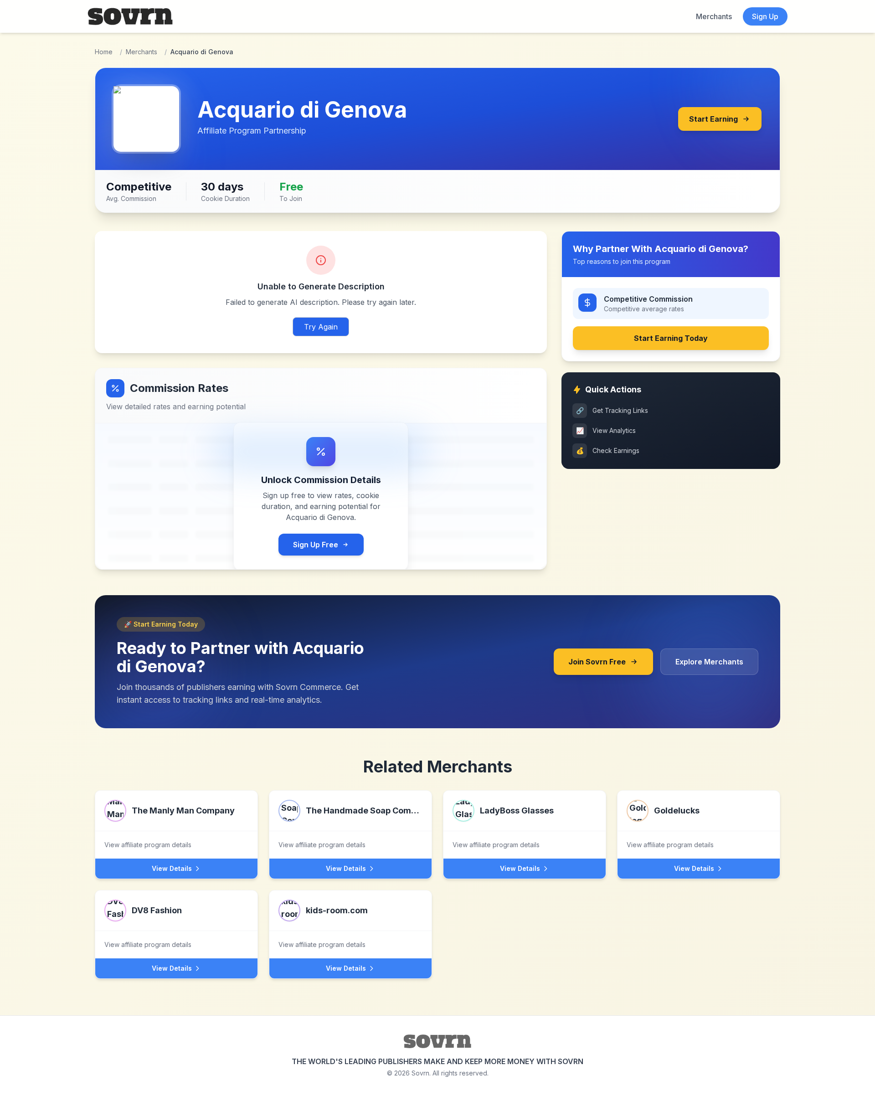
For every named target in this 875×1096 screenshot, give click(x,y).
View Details (172, 868)
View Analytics (606, 430)
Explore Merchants (709, 661)
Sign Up (765, 16)
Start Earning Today (671, 338)
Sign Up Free (315, 544)
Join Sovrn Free (597, 661)
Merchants (714, 16)
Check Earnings (608, 450)
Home (104, 52)
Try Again (321, 326)
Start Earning (713, 118)
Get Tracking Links (612, 410)
